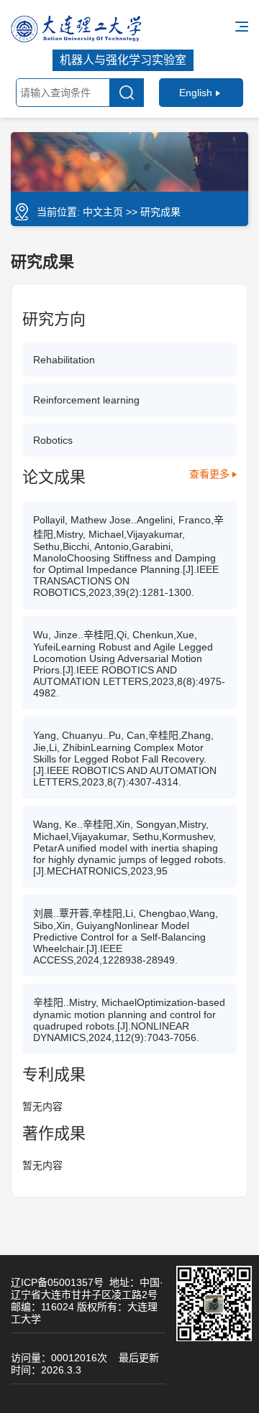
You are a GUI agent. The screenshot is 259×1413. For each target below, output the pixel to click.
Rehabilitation (64, 359)
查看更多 (209, 474)
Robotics (53, 440)
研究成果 (160, 212)
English (195, 92)
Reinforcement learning (86, 400)
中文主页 (103, 212)
